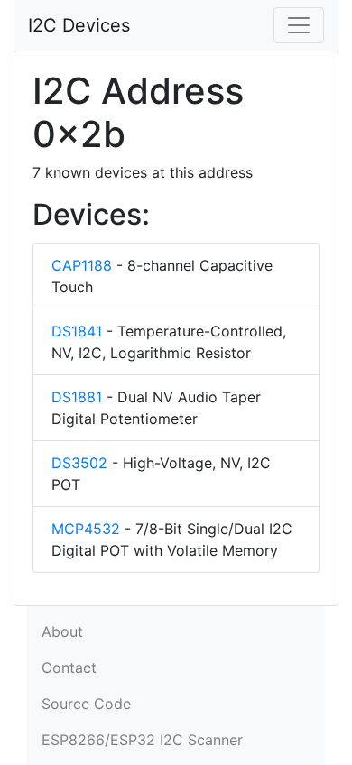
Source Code (86, 704)
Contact (69, 668)
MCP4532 (85, 529)
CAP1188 (81, 265)
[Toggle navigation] (298, 25)
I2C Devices (79, 25)
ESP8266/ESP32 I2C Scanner (142, 740)
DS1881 (76, 397)
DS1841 (76, 331)
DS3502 (79, 463)
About (62, 631)
